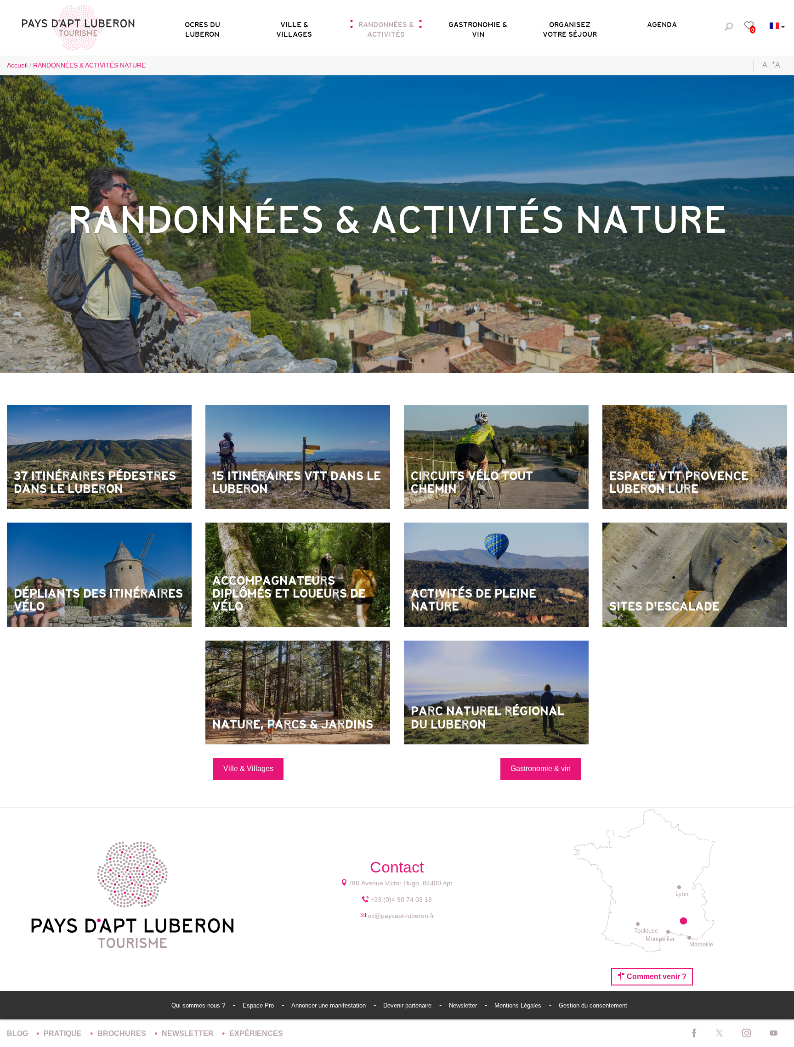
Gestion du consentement (593, 1005)
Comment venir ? (655, 976)
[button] (202, 27)
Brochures (122, 1033)
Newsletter (464, 1005)
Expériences (256, 1033)
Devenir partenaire (408, 1005)
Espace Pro (259, 1005)
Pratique (64, 1033)
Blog (18, 1033)
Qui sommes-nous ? (199, 1005)
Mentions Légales (518, 1005)
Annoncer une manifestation (329, 1005)
